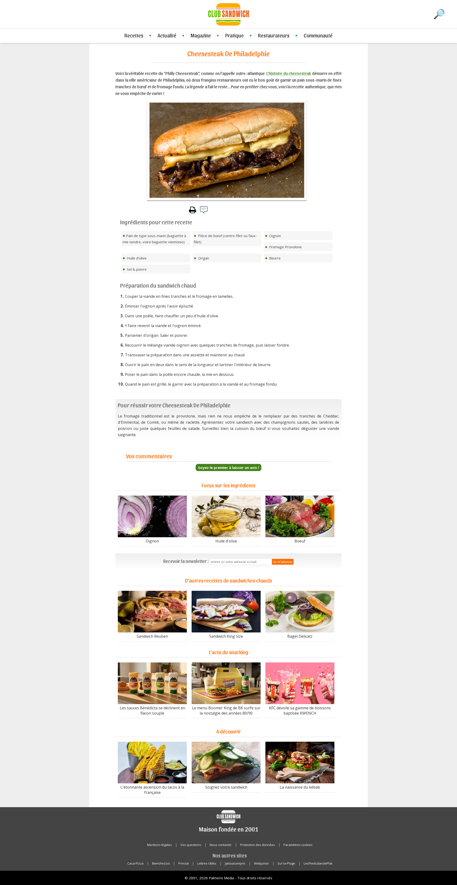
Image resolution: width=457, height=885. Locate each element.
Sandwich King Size (226, 636)
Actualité (167, 35)
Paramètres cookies (298, 845)
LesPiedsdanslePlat (318, 863)
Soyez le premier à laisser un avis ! (228, 467)
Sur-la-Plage (286, 863)
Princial (183, 863)
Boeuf (299, 541)
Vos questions (190, 845)
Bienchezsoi (161, 863)
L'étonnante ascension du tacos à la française (152, 790)
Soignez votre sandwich (226, 787)
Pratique (234, 35)
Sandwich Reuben (152, 636)
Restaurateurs (273, 35)
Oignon (152, 541)
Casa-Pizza (135, 863)
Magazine (201, 35)
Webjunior (261, 863)
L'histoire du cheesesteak (288, 73)
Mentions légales (159, 845)
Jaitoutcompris (235, 863)
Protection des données (257, 845)
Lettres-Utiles (206, 863)
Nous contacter (221, 845)
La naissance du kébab (300, 787)
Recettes (133, 35)
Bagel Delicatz (300, 636)
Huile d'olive (226, 541)
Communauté (318, 35)
